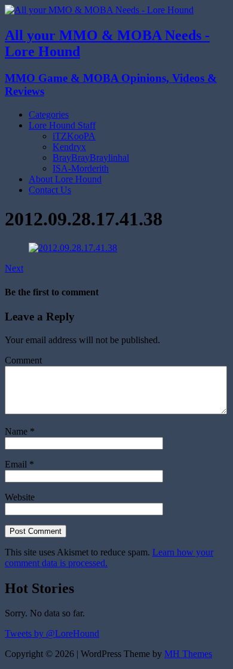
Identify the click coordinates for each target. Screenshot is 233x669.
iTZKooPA (74, 136)
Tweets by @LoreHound (52, 633)
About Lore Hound (65, 179)
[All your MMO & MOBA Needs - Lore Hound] (99, 10)
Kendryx (69, 147)
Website (20, 497)
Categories (49, 114)
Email (17, 464)
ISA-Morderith (81, 168)
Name (17, 431)
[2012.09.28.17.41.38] (73, 248)
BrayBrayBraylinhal (91, 157)
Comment (23, 360)
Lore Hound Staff (62, 125)
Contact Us (50, 190)
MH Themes (188, 654)
